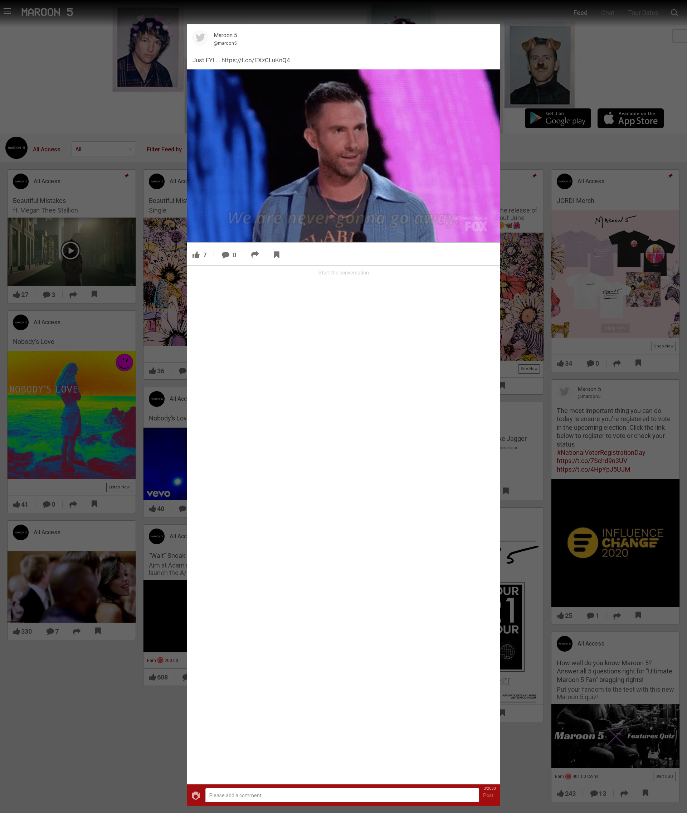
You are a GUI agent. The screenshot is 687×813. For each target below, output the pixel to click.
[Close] (490, 33)
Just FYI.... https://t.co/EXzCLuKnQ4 (241, 60)
